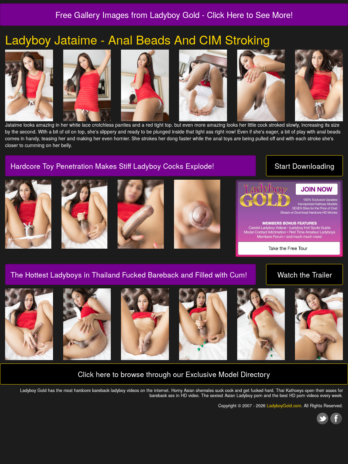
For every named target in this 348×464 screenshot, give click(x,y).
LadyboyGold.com (284, 406)
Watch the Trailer (304, 274)
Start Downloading (304, 166)
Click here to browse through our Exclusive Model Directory (174, 374)
